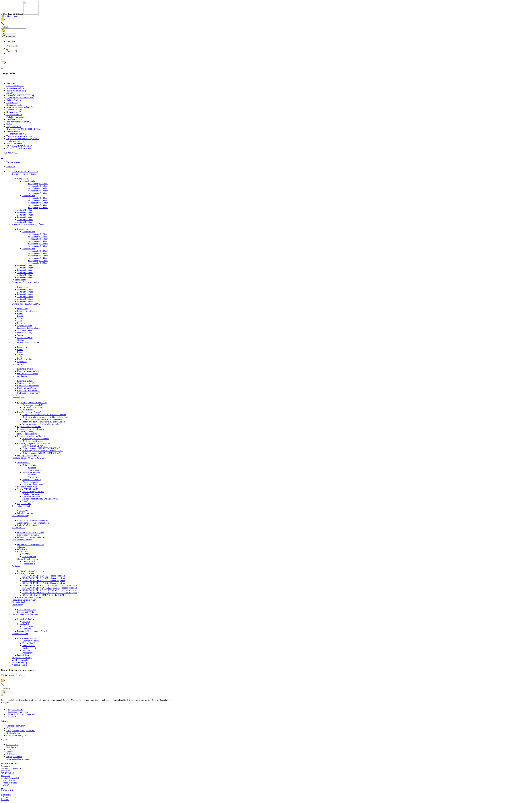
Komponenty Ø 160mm (38, 188)
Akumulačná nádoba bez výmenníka (32, 520)
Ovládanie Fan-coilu (31, 496)
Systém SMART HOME (27, 489)
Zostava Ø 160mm (25, 217)
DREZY (15, 395)
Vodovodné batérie (20, 633)
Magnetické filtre (24, 503)
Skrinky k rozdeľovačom (27, 559)
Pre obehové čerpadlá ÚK (33, 405)
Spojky (20, 335)
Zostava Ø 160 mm (25, 296)
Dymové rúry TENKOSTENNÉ (26, 342)
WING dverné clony (25, 513)
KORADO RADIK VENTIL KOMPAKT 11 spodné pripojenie (49, 585)
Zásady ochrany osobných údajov (20, 730)
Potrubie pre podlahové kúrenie (30, 544)
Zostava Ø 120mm (25, 210)
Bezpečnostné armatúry (22, 657)
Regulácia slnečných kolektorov (30, 429)
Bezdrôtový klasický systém (34, 441)
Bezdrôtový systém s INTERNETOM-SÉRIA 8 (42, 450)
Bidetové (26, 650)
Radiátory (16, 566)
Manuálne (32, 467)
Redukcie (21, 323)
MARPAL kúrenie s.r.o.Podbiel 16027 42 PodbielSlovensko (11, 772)
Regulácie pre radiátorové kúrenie (31, 436)
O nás (8, 728)
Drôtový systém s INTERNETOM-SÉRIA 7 (41, 448)
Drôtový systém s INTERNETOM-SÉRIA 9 (41, 453)
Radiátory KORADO (26, 573)
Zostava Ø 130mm (25, 212)
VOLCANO (22, 511)
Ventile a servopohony (21, 660)
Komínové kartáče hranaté (28, 386)
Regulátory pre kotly (25, 431)
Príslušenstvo (28, 501)
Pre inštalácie (28, 410)
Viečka (20, 318)
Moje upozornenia (14, 756)
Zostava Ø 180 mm (25, 299)
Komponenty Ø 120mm (38, 234)
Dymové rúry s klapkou (27, 311)
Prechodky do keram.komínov (30, 328)
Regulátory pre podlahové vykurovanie (33, 443)
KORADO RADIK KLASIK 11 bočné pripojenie (43, 576)
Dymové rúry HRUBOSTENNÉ (26, 304)
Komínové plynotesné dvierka (29, 371)
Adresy (9, 752)
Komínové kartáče (19, 376)
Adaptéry (21, 547)
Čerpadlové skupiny (25, 619)
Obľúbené (10, 754)
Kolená (20, 313)
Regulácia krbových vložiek (29, 426)
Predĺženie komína (19, 280)
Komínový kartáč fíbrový (27, 388)
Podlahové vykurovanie (27, 487)
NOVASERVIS (29, 556)
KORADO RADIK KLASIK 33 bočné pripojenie (43, 583)
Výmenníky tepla (24, 325)
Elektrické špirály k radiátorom (30, 597)
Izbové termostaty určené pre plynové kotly (40, 424)
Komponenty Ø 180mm (38, 191)
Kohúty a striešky (24, 359)
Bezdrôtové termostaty (31, 472)
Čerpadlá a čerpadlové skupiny (25, 614)
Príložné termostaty (30, 482)
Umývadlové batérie (31, 641)
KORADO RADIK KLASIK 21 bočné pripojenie (43, 578)
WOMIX (26, 554)
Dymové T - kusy (24, 333)
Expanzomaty (17, 605)
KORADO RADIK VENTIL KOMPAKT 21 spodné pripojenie (49, 588)
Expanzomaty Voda (25, 612)
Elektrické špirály (19, 602)
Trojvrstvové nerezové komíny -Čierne (28, 224)
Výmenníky (22, 361)
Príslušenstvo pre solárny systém (30, 532)
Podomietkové (28, 561)
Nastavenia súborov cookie (17, 759)
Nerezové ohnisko (19, 665)
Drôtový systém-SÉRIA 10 (28, 455)
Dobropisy (10, 749)
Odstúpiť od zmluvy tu (16, 735)
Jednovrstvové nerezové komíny (25, 282)
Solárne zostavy (18, 528)
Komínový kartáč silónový (28, 390)
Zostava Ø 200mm (25, 222)
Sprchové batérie (29, 648)
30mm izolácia (28, 181)
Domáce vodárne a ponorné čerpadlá (32, 631)
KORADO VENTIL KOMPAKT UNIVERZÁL (43, 595)
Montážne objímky (25, 337)
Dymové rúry (22, 309)
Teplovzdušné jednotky (21, 506)
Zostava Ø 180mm (25, 219)
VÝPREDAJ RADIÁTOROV (25, 171)
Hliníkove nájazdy (19, 662)
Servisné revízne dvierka (27, 373)
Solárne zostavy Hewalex (28, 535)
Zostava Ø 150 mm (25, 294)
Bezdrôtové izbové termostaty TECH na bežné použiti (45, 417)
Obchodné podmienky (15, 726)
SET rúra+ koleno (24, 330)
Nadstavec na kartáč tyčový (28, 393)
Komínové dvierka (20, 364)
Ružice (20, 316)
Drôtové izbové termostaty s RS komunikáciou (42, 419)
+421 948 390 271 (12, 780)
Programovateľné (35, 470)
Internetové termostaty (31, 479)
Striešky (20, 340)
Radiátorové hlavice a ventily (24, 600)
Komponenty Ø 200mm (38, 193)
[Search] (3, 31)
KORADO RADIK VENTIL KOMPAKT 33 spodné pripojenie (49, 592)
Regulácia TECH (19, 398)
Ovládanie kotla (23, 463)
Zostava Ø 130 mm (25, 292)
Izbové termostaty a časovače (29, 412)
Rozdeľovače (22, 552)
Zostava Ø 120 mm (25, 289)
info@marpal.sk (12, 778)
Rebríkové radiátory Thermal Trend (32, 571)
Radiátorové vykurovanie (33, 491)
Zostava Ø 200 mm (25, 301)
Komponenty (22, 179)
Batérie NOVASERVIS (27, 638)
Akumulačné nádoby (20, 515)
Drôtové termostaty (30, 465)
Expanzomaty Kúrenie (26, 609)
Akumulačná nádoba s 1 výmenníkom (33, 523)
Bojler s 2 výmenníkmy (27, 525)
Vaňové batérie (28, 645)
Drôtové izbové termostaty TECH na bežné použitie (44, 414)
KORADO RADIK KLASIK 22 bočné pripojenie (43, 580)
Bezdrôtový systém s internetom (35, 438)
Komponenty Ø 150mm (38, 186)
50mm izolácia (28, 195)
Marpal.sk (10, 167)
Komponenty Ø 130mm (38, 183)
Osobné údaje (12, 744)
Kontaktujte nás (13, 733)
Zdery (19, 321)
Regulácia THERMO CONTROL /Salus (29, 458)
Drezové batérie (29, 643)
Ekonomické (27, 626)
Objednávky (11, 747)
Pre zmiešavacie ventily (32, 407)
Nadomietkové (28, 564)
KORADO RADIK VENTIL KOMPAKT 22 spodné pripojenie (49, 590)
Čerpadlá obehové (24, 624)
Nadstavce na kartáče (26, 383)
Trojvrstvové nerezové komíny (25, 174)
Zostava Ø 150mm (25, 215)
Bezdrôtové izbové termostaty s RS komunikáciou (43, 422)
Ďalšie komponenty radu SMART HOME (40, 499)
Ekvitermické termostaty (32, 484)
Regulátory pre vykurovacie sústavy (32, 402)
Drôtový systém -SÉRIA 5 (33, 446)
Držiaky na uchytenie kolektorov (31, 537)
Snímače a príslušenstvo (27, 434)
